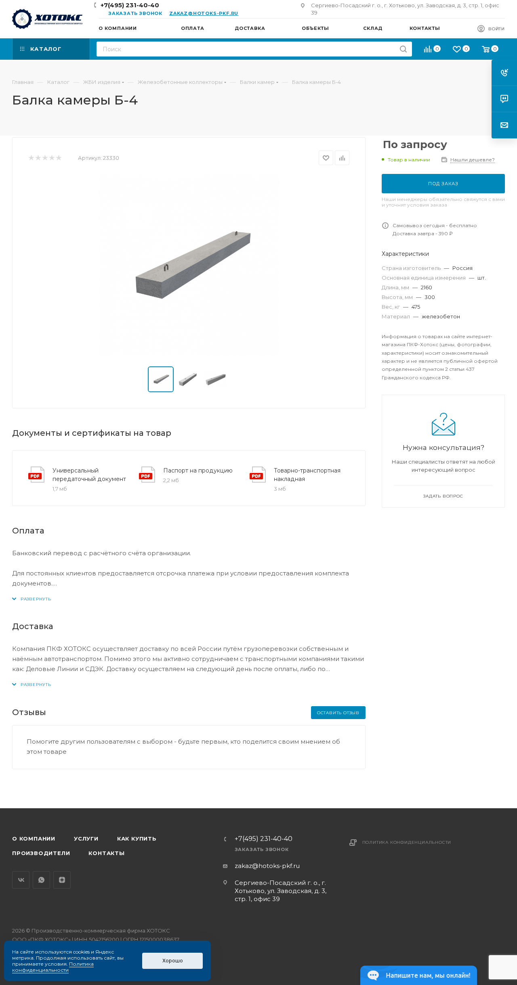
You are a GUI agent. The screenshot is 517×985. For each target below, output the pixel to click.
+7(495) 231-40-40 (130, 5)
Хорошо (172, 961)
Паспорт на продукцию (198, 470)
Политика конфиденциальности (407, 842)
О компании (33, 838)
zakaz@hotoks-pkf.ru (203, 13)
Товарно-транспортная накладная (307, 475)
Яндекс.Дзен (62, 880)
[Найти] (403, 49)
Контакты (106, 853)
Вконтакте (20, 880)
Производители (41, 853)
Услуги (86, 838)
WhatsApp (41, 880)
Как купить (137, 838)
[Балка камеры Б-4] (189, 266)
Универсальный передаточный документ (89, 475)
